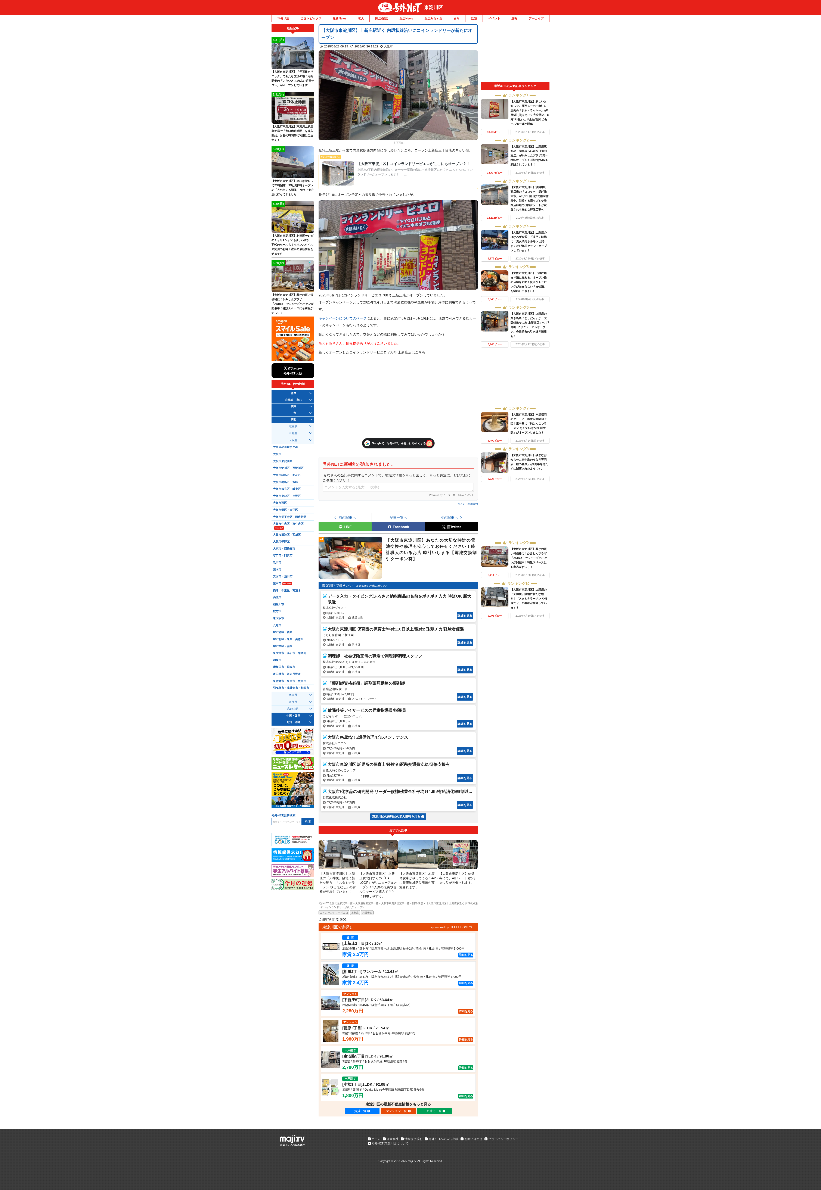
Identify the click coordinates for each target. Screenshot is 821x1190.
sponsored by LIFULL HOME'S (451, 927)
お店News (406, 18)
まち (457, 18)
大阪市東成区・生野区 (287, 496)
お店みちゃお (433, 18)
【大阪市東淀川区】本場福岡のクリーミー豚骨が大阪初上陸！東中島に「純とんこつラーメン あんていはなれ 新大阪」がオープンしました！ (529, 423)
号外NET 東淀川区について (390, 1143)
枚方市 (277, 611)
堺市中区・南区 (282, 646)
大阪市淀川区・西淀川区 (288, 468)
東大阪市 (278, 618)
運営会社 (393, 1139)
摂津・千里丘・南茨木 (287, 590)
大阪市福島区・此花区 (287, 475)
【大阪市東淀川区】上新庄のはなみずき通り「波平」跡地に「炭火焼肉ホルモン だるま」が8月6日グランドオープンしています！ (529, 241)
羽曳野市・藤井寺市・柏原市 (291, 687)
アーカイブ (536, 18)
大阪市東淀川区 (282, 461)
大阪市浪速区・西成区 (287, 534)
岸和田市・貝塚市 (284, 667)
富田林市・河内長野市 (287, 674)
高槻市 (277, 597)
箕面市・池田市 (282, 576)
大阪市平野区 (281, 541)
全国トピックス (311, 18)
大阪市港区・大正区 (285, 509)
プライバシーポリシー (503, 1139)
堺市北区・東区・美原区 (288, 639)
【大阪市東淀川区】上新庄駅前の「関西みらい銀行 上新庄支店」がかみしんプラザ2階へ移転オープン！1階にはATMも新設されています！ (529, 155)
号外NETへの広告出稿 (443, 1139)
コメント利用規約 (467, 503)
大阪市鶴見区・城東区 (287, 488)
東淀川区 (433, 7)
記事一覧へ (398, 517)
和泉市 (277, 660)
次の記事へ (449, 517)
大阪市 (277, 454)
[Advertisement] (515, 53)
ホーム (376, 1139)
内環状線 (367, 912)
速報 (514, 18)
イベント (494, 18)
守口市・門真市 (282, 555)
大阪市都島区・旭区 (285, 482)
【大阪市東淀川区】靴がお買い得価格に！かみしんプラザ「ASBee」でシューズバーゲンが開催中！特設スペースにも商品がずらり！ (529, 557)
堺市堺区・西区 (282, 632)
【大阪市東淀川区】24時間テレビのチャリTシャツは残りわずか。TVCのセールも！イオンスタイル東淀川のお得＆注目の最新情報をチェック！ (292, 244)
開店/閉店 (381, 18)
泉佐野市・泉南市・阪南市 (289, 681)
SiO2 (343, 919)
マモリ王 (283, 18)
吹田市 (277, 562)
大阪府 (388, 46)
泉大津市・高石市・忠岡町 (289, 653)
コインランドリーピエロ (334, 912)
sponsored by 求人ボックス (372, 585)
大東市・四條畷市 (284, 548)
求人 (361, 18)
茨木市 (277, 569)
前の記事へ (347, 517)
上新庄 (355, 912)
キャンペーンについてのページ (342, 318)
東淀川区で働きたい (337, 585)
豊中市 (282, 583)
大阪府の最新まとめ (285, 447)
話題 (474, 18)
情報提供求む (413, 1139)
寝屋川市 (278, 604)
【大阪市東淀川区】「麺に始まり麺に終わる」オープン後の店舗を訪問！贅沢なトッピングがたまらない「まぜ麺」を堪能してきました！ (529, 282)
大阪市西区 (280, 502)
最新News (340, 18)
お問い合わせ (473, 1139)
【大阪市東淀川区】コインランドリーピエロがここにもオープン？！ (413, 164)
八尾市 (277, 625)
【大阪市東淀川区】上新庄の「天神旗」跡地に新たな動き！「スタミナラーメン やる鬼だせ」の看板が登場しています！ (529, 598)
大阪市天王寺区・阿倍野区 (289, 516)
